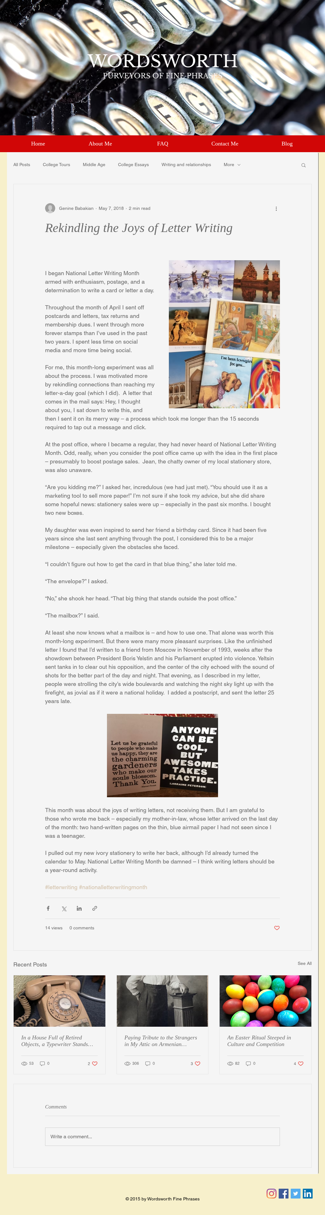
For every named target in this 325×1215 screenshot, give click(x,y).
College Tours (56, 164)
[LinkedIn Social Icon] (308, 1194)
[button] (304, 164)
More (229, 164)
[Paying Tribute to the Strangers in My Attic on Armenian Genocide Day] (163, 1001)
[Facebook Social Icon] (284, 1194)
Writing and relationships (186, 164)
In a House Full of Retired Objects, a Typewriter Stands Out (54, 1041)
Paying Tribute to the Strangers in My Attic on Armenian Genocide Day (160, 1041)
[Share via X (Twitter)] (64, 908)
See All (305, 963)
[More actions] (276, 208)
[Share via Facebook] (48, 908)
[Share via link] (95, 908)
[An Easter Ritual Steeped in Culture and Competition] (265, 1001)
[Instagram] (271, 1194)
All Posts (21, 164)
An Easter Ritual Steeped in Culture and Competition (259, 1040)
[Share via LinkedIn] (79, 908)
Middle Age (94, 164)
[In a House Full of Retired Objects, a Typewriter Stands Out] (59, 1001)
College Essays (133, 164)
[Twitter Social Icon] (296, 1194)
